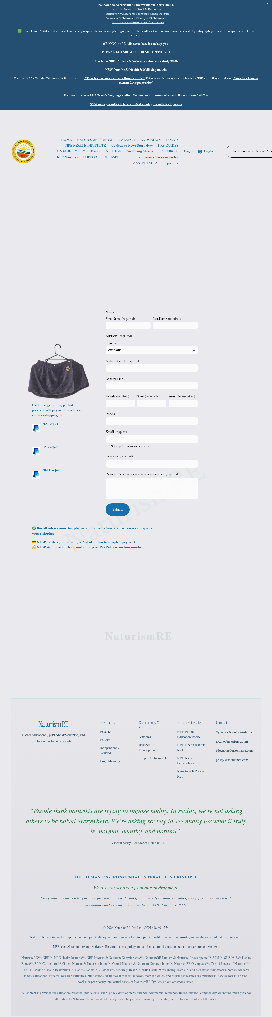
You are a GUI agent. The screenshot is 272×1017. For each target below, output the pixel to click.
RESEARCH (126, 140)
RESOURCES (168, 151)
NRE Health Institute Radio (191, 747)
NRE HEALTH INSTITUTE (85, 145)
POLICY (172, 140)
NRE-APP (112, 157)
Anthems (145, 736)
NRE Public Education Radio (188, 734)
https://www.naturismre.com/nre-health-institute (137, 14)
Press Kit (106, 731)
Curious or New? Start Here (132, 145)
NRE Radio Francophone (186, 760)
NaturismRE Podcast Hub (191, 773)
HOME (66, 140)
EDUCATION (151, 140)
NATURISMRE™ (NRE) (94, 140)
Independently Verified (109, 750)
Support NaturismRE (153, 758)
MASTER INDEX (145, 163)
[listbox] (209, 151)
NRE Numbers (67, 157)
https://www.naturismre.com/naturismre (138, 22)
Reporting (170, 163)
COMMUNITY (66, 151)
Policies (105, 739)
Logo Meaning (110, 761)
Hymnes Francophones (148, 747)
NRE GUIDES (168, 145)
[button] (268, 4)
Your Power (91, 151)
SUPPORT (91, 157)
